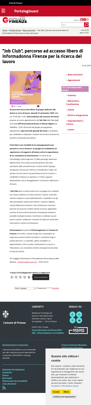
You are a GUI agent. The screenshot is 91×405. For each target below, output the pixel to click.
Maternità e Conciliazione (72, 102)
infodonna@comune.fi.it (27, 262)
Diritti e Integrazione (78, 115)
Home (4, 30)
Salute (71, 109)
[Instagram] (87, 20)
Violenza (72, 95)
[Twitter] (84, 20)
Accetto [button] (56, 392)
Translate (55, 288)
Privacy (5, 375)
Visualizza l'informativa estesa (64, 386)
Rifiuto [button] (66, 392)
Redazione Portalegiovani (13, 369)
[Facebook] (81, 20)
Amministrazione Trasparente (15, 344)
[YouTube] (78, 320)
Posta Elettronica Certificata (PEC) (47, 330)
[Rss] (4, 388)
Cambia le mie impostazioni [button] (64, 397)
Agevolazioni (74, 80)
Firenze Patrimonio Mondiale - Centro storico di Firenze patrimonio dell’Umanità (74, 347)
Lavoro (71, 129)
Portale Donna (15, 30)
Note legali (7, 378)
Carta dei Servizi (9, 383)
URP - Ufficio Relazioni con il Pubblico (48, 332)
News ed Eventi (29, 30)
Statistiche (7, 372)
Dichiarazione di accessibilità (14, 380)
